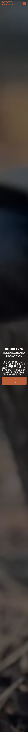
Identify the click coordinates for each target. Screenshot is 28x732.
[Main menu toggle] (24, 3)
